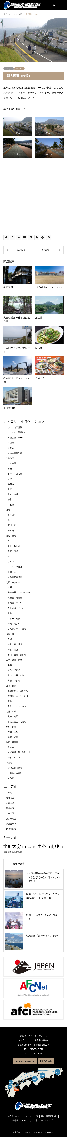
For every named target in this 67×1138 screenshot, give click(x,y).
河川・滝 (12, 525)
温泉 (10, 613)
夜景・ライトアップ (17, 706)
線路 (14, 852)
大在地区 (10, 813)
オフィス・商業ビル (17, 432)
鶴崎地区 (10, 808)
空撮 (10, 701)
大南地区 (10, 803)
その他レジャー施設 (17, 629)
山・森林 (12, 515)
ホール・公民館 (15, 474)
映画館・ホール (15, 603)
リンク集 (33, 1120)
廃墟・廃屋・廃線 (16, 675)
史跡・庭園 (13, 716)
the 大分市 (15, 846)
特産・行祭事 (12, 742)
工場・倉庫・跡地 (14, 660)
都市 (10, 499)
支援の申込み (46, 1061)
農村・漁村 (13, 494)
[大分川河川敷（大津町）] (49, 250)
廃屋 (10, 852)
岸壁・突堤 (13, 649)
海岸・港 (10, 634)
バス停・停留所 (15, 566)
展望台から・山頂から (18, 691)
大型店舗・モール (16, 437)
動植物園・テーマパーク (19, 592)
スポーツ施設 (14, 618)
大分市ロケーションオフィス (26, 1132)
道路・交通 (11, 536)
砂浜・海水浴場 (15, 644)
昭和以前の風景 (15, 768)
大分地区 (19, 69)
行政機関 (12, 463)
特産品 (11, 747)
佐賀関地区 (11, 824)
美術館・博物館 (15, 598)
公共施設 (10, 458)
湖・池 (11, 530)
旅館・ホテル (14, 624)
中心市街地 (48, 846)
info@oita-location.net (25, 1061)
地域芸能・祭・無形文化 (19, 752)
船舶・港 (12, 572)
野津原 (19, 852)
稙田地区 (10, 798)
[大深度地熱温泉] (18, 250)
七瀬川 (34, 847)
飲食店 (11, 448)
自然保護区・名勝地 (17, 721)
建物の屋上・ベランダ (18, 696)
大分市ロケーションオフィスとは (22, 1116)
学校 (10, 468)
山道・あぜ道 (14, 546)
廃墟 (5, 852)
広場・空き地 (14, 680)
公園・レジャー (13, 582)
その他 (9, 763)
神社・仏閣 (11, 727)
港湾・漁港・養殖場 (17, 655)
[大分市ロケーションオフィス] (22, 5)
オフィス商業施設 (14, 427)
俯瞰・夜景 (11, 686)
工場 (10, 665)
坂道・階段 (13, 551)
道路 (8, 69)
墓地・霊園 (13, 737)
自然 (8, 510)
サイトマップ (46, 1120)
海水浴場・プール (16, 608)
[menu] (62, 5)
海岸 (10, 639)
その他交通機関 (15, 577)
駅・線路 (12, 561)
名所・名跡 (11, 711)
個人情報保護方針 (49, 1116)
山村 (10, 489)
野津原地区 (11, 829)
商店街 (11, 443)
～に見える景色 (15, 773)
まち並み (10, 484)
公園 (10, 587)
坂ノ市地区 (11, 819)
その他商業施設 (15, 453)
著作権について (19, 1120)
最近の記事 (19, 863)
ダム (29, 847)
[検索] (54, 5)
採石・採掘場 (14, 670)
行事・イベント (15, 757)
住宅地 (11, 505)
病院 (10, 479)
